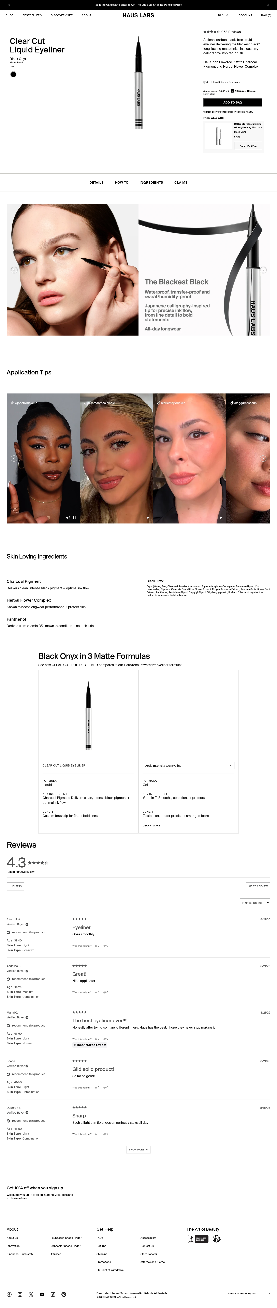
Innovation (13, 1246)
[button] (13, 74)
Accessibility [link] (136, 1293)
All (12, 66)
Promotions (104, 1262)
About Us (12, 1238)
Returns (101, 1246)
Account (245, 15)
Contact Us (147, 1246)
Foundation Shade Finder (66, 1238)
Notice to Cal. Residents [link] (155, 1293)
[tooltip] (89, 1045)
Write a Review (259, 887)
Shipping (102, 1254)
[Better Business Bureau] (198, 1239)
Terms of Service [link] (120, 1293)
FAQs (100, 1238)
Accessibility (148, 1238)
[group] (138, 5)
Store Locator (149, 1254)
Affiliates (56, 1254)
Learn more (151, 825)
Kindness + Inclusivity (20, 1254)
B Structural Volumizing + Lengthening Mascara (248, 126)
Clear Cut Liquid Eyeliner (64, 765)
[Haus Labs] (138, 15)
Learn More (209, 94)
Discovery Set (62, 15)
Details (96, 182)
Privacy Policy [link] (103, 1293)
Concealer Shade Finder (66, 1246)
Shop (10, 15)
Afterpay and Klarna (153, 1262)
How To (122, 182)
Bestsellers (32, 15)
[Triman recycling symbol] (217, 1239)
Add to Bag (248, 145)
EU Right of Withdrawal (110, 1270)
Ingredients (151, 182)
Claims (181, 182)
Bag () (266, 15)
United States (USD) (246, 1293)
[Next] (268, 5)
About (86, 15)
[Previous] (9, 5)
